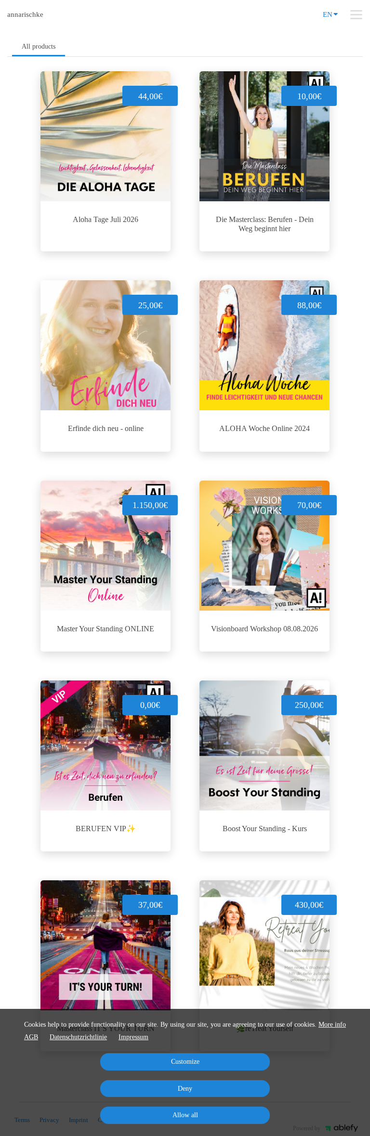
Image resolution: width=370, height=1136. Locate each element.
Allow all (185, 1115)
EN (327, 14)
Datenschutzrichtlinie (78, 1037)
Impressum (133, 1037)
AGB (31, 1037)
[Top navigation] (356, 14)
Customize (185, 1061)
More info (332, 1024)
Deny (185, 1088)
